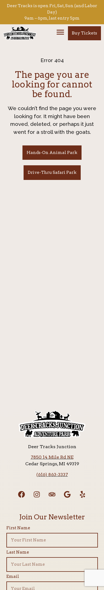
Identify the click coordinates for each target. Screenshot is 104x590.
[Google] (67, 494)
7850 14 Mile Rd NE (52, 457)
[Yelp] (83, 494)
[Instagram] (37, 494)
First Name (18, 528)
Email (12, 577)
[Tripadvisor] (52, 494)
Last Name (17, 552)
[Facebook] (22, 494)
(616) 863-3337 (52, 474)
